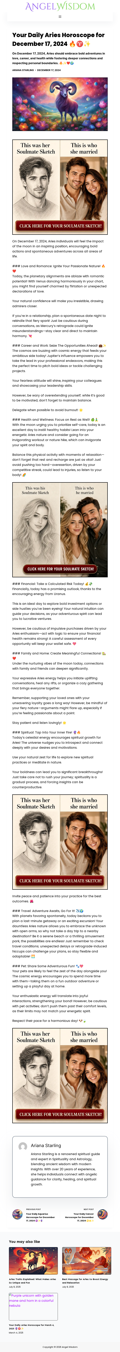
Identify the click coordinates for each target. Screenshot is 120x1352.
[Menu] (60, 16)
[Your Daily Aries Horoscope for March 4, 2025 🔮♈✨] (33, 1306)
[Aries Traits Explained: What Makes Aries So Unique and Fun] (33, 1261)
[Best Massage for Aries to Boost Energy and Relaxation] (86, 1261)
